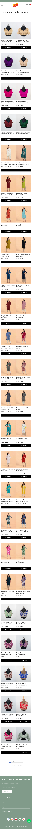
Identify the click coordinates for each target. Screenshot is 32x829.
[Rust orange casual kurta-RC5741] (8, 214)
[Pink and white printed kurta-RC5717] (8, 551)
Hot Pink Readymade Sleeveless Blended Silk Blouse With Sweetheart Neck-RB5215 (8, 102)
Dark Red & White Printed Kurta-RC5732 (23, 378)
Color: (22, 51)
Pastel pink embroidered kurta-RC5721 (8, 469)
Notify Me (24, 537)
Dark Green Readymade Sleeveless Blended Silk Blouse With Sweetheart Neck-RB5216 (23, 132)
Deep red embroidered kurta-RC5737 (7, 316)
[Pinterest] (16, 819)
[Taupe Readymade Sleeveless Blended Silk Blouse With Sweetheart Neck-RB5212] (23, 61)
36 (8, 45)
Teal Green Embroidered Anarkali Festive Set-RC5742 (23, 163)
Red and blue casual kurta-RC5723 (22, 469)
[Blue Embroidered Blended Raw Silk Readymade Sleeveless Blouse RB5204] (23, 674)
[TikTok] (19, 819)
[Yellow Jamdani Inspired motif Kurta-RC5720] (23, 490)
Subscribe (6, 791)
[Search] (27, 5)
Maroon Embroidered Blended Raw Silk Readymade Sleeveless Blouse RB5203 (7, 715)
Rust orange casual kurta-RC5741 (6, 224)
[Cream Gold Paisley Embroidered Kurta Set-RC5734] (8, 153)
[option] (16, 1)
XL (5, 168)
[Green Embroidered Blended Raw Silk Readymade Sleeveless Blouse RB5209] (8, 612)
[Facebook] (8, 819)
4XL (5, 199)
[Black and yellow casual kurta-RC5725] (23, 245)
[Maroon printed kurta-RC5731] (23, 337)
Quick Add (8, 47)
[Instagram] (12, 819)
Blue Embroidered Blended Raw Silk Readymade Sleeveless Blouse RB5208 (23, 623)
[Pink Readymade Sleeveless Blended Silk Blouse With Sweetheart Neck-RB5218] (23, 91)
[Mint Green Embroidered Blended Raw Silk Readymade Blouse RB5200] (23, 735)
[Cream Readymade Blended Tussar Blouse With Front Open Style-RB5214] (23, 30)
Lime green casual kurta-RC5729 (21, 194)
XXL (8, 260)
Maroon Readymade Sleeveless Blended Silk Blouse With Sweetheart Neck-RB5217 (8, 132)
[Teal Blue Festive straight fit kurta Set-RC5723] (8, 428)
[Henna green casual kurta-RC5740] (8, 245)
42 (20, 107)
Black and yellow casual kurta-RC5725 (23, 255)
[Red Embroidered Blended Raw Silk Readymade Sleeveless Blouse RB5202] (23, 704)
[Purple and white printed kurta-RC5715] (23, 582)
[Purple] (20, 602)
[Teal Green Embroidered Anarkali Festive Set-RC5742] (23, 153)
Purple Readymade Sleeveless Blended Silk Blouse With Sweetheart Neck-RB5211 (8, 71)
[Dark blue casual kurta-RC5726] (8, 275)
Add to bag (23, 629)
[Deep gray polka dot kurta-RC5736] (8, 398)
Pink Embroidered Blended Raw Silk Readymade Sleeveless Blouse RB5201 (7, 745)
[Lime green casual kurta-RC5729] (23, 183)
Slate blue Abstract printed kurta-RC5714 (22, 531)
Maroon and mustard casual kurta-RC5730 (7, 194)
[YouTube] (23, 819)
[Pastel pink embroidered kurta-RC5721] (8, 459)
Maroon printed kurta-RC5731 (22, 347)
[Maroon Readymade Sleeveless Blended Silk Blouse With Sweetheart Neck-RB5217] (8, 122)
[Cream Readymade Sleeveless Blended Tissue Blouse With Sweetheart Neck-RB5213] (8, 30)
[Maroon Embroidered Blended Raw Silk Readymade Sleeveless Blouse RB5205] (8, 674)
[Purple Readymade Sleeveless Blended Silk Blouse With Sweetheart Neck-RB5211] (8, 61)
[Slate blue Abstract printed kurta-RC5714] (23, 520)
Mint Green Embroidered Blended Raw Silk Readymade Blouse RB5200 (23, 745)
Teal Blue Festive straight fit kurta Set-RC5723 (7, 439)
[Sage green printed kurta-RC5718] (23, 551)
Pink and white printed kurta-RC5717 (7, 561)
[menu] (2, 5)
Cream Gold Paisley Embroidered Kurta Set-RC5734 (7, 163)
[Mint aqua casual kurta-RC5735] (23, 214)
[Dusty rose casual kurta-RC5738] (23, 306)
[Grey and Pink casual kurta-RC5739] (8, 367)
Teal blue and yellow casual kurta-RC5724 (7, 500)
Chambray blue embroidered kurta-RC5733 (6, 347)
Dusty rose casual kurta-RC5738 (21, 316)
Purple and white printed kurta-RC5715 (23, 592)
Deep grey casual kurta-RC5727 (23, 408)
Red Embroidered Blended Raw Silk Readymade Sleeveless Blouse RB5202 (23, 715)
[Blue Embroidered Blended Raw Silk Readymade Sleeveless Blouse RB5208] (23, 612)
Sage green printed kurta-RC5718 (21, 561)
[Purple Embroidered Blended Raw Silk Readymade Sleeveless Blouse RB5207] (8, 643)
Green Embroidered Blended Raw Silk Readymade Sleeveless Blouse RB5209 (7, 623)
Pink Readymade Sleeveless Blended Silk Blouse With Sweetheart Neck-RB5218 (23, 102)
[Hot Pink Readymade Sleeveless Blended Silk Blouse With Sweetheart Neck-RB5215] (8, 91)
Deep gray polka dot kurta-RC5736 (7, 408)
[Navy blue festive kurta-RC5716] (8, 582)
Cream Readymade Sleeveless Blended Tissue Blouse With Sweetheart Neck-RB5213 (8, 41)
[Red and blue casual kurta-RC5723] (23, 459)
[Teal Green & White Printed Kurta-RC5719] (8, 520)
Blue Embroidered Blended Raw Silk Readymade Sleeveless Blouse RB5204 (23, 684)
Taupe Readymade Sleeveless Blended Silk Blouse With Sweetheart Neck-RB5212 (23, 71)
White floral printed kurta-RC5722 (22, 439)
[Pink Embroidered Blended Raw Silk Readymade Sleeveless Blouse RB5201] (8, 735)
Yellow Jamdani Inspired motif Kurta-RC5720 (23, 500)
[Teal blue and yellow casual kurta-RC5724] (8, 490)
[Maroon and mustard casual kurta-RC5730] (8, 183)
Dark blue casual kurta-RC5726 (8, 286)
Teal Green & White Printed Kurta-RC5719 (7, 531)
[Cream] (5, 51)
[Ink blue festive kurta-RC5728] (23, 275)
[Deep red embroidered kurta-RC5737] (8, 306)
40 (20, 45)
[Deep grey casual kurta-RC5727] (23, 398)
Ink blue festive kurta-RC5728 (22, 286)
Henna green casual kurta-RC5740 (7, 255)
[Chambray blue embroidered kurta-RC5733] (8, 337)
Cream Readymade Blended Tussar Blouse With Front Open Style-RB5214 (22, 41)
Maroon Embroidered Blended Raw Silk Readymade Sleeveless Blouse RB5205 (7, 684)
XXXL (5, 173)
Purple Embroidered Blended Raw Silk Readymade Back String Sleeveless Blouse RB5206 (23, 653)
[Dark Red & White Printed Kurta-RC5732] (23, 367)
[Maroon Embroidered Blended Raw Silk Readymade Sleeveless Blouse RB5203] (8, 704)
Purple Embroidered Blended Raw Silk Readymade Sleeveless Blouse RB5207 (7, 653)
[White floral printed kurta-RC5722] (23, 428)
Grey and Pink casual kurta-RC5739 (7, 378)
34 (5, 45)
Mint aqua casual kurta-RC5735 (23, 224)
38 (11, 45)
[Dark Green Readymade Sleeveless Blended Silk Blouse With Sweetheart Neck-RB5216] (23, 122)
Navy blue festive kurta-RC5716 (8, 592)
